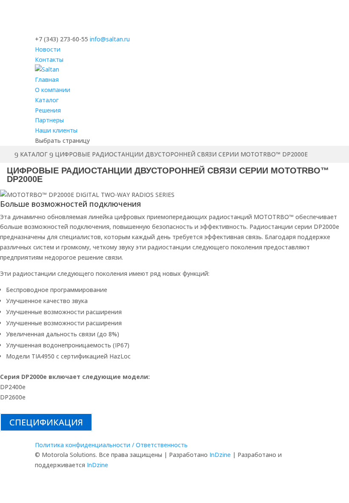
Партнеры (49, 120)
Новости (47, 49)
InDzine (220, 455)
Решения (48, 110)
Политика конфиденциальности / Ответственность (111, 445)
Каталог (47, 100)
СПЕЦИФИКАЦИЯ (46, 422)
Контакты (49, 59)
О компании (52, 90)
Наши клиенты (56, 130)
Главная (47, 79)
